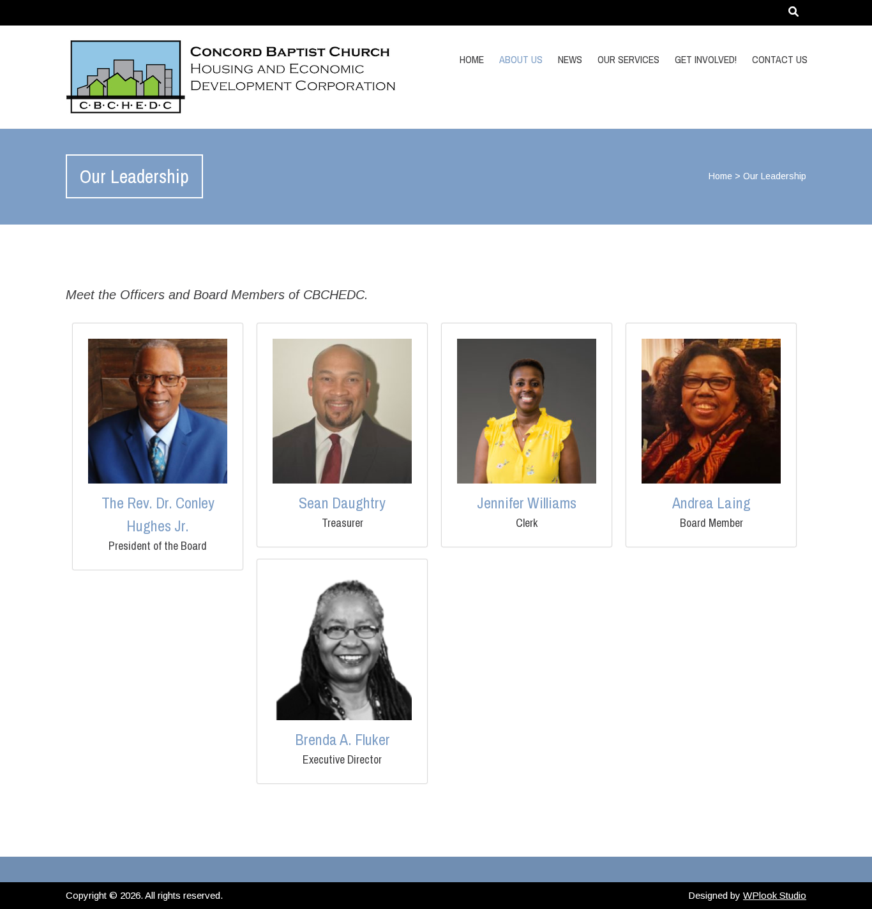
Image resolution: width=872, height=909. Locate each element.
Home (472, 59)
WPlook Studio (774, 895)
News (570, 59)
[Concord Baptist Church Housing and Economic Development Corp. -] (176, 76)
